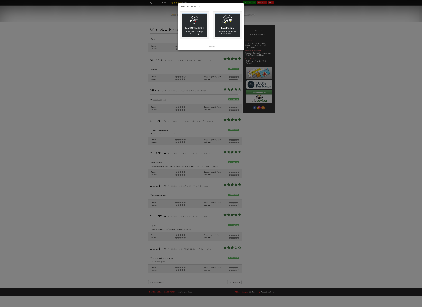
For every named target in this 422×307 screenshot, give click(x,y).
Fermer (212, 46)
